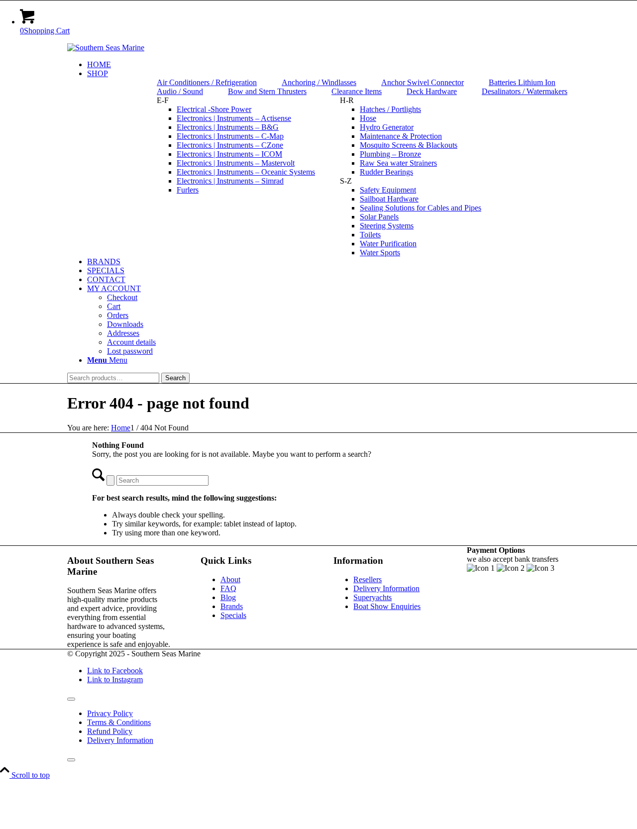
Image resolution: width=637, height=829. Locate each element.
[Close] (71, 759)
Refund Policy (109, 731)
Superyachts (372, 597)
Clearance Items (356, 91)
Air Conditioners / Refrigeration (207, 82)
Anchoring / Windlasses (319, 82)
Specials (233, 615)
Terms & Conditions (119, 722)
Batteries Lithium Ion (522, 82)
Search (175, 378)
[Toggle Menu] (71, 699)
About (230, 579)
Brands (231, 606)
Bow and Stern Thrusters (267, 91)
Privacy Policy (110, 713)
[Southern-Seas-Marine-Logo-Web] (105, 47)
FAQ (228, 588)
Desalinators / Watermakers (524, 91)
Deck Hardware (432, 91)
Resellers (367, 579)
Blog (228, 597)
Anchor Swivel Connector (422, 82)
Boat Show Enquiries (387, 606)
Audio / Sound (180, 91)
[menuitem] (328, 64)
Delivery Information (386, 588)
